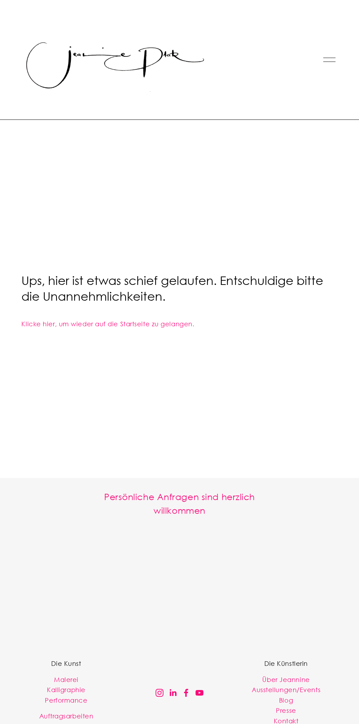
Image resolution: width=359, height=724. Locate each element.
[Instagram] (159, 693)
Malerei (66, 679)
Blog (286, 700)
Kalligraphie (66, 689)
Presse (286, 710)
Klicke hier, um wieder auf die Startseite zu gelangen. (107, 324)
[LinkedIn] (173, 693)
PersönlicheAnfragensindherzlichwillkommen (179, 503)
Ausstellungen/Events (286, 689)
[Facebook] (186, 693)
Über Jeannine (286, 679)
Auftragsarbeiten (66, 716)
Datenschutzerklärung (231, 632)
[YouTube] (199, 693)
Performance (66, 700)
